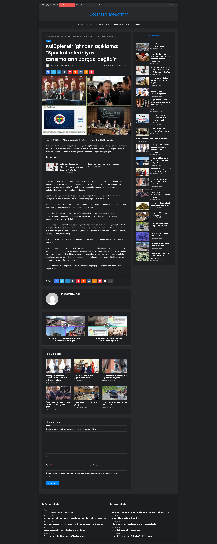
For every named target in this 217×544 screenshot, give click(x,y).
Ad (47, 456)
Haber (89, 25)
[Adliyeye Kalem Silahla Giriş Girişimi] (142, 236)
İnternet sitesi (93, 465)
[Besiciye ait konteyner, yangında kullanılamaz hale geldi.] (142, 161)
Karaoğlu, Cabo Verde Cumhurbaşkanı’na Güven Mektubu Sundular (56, 378)
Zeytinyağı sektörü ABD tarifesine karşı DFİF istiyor (160, 80)
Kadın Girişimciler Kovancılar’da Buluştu (159, 130)
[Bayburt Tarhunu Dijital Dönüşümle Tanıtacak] (142, 206)
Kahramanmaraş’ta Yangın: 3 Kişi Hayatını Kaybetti (114, 377)
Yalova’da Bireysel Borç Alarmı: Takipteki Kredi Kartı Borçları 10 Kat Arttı (101, 5)
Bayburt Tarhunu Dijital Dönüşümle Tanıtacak (160, 204)
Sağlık (108, 25)
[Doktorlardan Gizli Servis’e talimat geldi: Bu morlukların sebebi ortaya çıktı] (142, 57)
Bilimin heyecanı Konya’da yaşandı (157, 45)
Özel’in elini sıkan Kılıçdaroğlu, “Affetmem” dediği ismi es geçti (58, 404)
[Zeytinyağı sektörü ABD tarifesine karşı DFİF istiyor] (142, 81)
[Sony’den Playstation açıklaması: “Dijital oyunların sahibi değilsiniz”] (142, 118)
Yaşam (128, 25)
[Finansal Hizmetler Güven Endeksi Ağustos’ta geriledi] (142, 92)
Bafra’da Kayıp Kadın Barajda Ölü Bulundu (114, 403)
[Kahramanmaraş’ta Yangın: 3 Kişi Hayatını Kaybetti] (114, 366)
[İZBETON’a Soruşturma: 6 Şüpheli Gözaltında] (86, 366)
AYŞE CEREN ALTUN (56, 65)
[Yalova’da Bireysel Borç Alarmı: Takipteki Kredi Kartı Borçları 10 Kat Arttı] (52, 167)
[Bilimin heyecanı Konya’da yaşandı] (142, 47)
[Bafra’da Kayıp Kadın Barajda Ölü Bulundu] (114, 393)
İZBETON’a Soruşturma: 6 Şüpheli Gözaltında (84, 377)
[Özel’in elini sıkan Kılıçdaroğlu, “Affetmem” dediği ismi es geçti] (58, 393)
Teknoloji (118, 25)
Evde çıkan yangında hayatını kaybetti (104, 164)
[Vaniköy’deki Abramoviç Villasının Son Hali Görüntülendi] (142, 256)
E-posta (49, 465)
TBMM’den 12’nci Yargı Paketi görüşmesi (86, 403)
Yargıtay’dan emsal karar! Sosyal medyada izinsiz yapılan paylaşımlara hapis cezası (160, 104)
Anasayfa (80, 25)
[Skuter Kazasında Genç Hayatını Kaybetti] (142, 246)
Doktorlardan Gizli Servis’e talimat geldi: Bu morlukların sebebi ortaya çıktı (160, 57)
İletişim (137, 25)
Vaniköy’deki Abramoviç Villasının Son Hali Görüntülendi (160, 255)
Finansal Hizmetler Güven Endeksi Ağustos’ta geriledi (158, 91)
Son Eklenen (154, 35)
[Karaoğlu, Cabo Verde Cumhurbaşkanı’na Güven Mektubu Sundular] (58, 366)
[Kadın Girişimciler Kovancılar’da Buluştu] (142, 132)
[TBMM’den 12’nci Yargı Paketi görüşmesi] (86, 393)
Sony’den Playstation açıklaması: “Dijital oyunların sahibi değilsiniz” (159, 119)
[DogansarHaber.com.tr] (108, 14)
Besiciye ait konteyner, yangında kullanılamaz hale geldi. (159, 160)
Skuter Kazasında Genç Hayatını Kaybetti (160, 244)
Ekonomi (99, 25)
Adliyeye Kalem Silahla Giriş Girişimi (159, 234)
